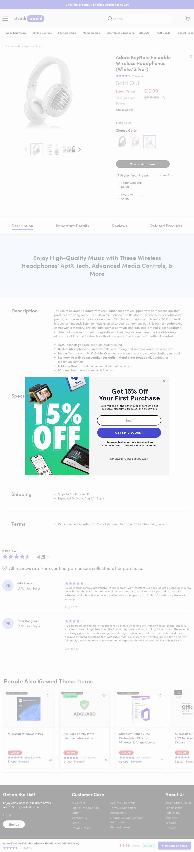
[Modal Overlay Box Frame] (97, 426)
